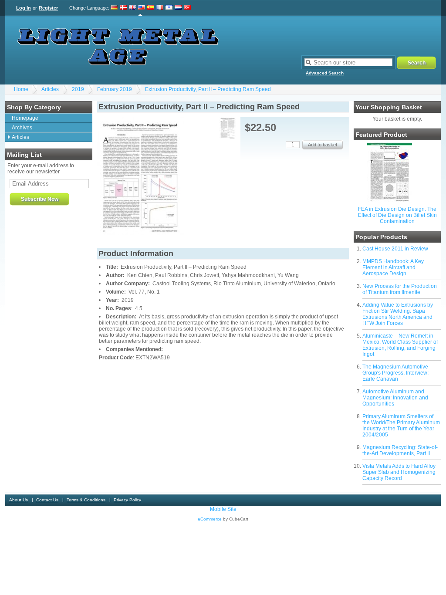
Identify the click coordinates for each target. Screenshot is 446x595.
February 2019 (114, 89)
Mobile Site (223, 509)
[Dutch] (178, 8)
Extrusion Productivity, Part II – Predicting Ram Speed (208, 89)
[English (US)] (141, 8)
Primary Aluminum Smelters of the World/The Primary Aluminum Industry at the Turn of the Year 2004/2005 (401, 425)
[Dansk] (123, 8)
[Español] (151, 8)
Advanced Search (325, 73)
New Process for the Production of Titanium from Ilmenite (399, 289)
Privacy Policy (127, 499)
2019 (78, 89)
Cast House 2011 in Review (395, 249)
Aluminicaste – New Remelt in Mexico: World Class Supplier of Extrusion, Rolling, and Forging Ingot (400, 345)
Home (21, 89)
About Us (18, 499)
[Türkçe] (187, 8)
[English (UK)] (132, 8)
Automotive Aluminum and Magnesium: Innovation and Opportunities (395, 398)
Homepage (25, 118)
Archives (22, 128)
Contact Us (47, 499)
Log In (23, 7)
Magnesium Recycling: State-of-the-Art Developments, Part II (400, 450)
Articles (50, 89)
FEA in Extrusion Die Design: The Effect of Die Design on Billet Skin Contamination (397, 215)
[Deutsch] (114, 8)
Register (48, 7)
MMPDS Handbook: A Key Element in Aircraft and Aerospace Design (393, 267)
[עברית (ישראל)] (169, 8)
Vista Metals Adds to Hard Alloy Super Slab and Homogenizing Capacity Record (399, 472)
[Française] (160, 8)
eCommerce (210, 519)
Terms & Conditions (86, 499)
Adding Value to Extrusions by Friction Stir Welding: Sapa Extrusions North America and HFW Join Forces (397, 314)
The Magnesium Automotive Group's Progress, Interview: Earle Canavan (395, 373)
